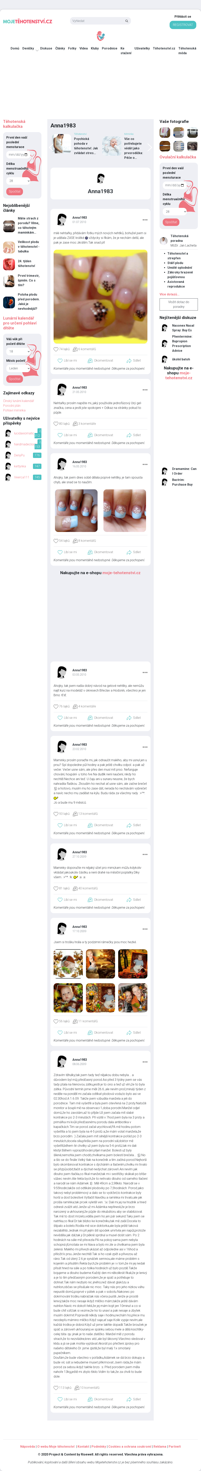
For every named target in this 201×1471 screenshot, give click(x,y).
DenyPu (19, 455)
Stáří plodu (175, 263)
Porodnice (109, 48)
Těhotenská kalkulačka (14, 124)
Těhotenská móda (187, 51)
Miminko (128, 133)
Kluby (95, 48)
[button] (145, 219)
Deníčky (28, 48)
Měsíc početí (15, 361)
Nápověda (27, 1446)
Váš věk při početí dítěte (15, 341)
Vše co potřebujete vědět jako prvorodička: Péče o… (133, 148)
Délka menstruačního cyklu (17, 168)
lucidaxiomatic (24, 433)
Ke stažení (126, 51)
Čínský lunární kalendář (18, 401)
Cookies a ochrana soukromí (129, 1446)
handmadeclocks (26, 444)
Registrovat (183, 25)
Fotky (72, 48)
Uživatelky (142, 48)
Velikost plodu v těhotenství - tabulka (28, 246)
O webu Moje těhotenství (56, 1446)
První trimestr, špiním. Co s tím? (28, 280)
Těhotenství (80, 133)
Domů (15, 48)
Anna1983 (79, 217)
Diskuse (46, 48)
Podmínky (98, 1446)
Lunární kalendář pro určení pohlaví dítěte (20, 323)
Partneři (175, 1446)
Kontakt (83, 1446)
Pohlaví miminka (14, 410)
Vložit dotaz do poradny (178, 304)
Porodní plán (11, 405)
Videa (83, 48)
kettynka (20, 466)
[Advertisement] (100, 89)
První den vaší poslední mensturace (16, 142)
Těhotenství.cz (164, 48)
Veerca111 (21, 477)
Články (60, 48)
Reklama (159, 1446)
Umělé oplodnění (179, 268)
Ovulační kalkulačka (178, 157)
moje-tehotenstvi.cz (121, 572)
